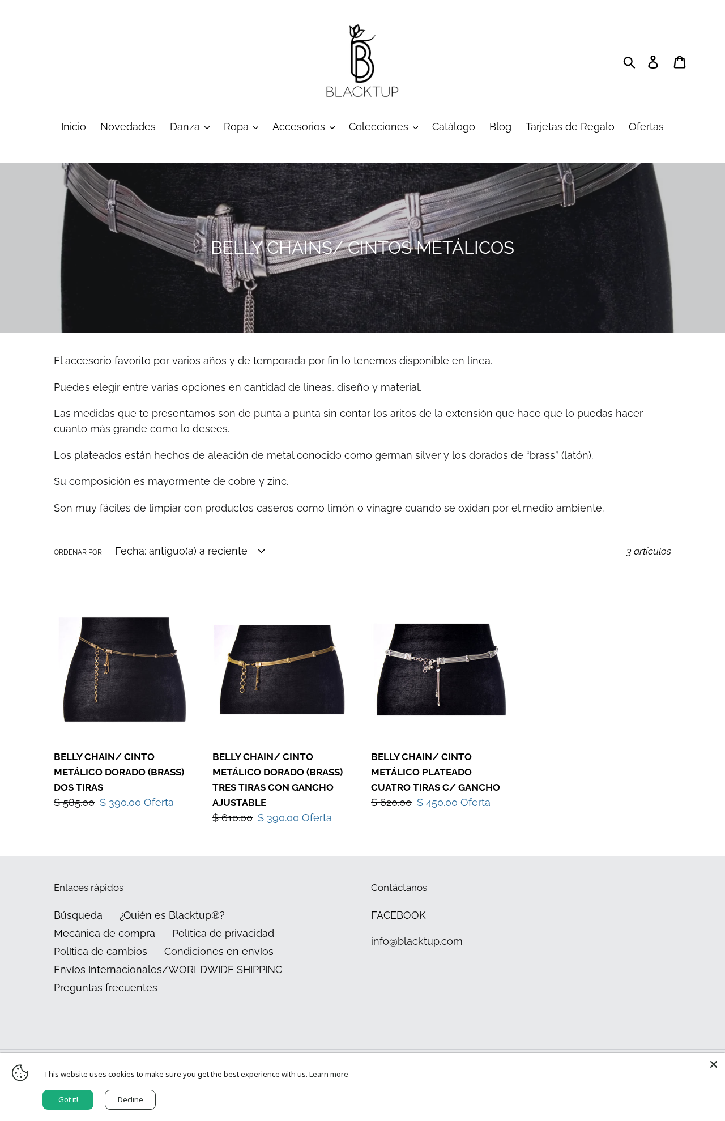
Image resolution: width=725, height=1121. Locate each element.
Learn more (328, 1074)
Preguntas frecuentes (105, 988)
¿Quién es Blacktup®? (172, 915)
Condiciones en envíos (219, 951)
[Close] (713, 1064)
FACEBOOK (398, 915)
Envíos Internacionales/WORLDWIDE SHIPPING (168, 969)
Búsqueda (78, 915)
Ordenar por (78, 552)
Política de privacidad (223, 933)
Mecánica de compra (104, 933)
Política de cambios (100, 951)
